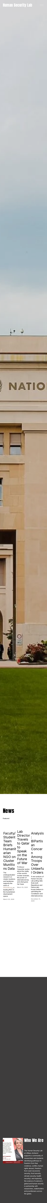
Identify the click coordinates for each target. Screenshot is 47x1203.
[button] (40, 818)
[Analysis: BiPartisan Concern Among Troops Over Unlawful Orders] (37, 825)
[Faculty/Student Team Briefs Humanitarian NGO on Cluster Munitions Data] (9, 825)
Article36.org (7, 887)
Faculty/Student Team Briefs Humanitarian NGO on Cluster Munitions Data (9, 850)
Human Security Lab (17, 5)
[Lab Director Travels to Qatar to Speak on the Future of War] (23, 824)
